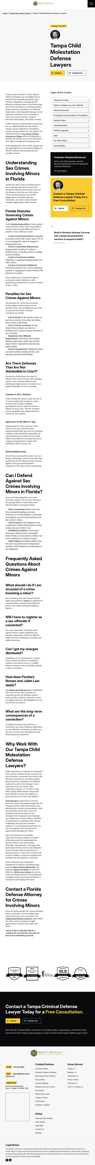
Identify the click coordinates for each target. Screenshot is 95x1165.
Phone (8, 1067)
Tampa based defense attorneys (19, 919)
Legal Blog (39, 1125)
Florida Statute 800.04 (20, 224)
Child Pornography (61, 130)
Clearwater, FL (73, 1076)
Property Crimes (41, 1098)
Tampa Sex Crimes (61, 100)
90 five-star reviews (22, 872)
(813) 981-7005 (25, 930)
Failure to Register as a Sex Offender (68, 105)
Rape (56, 136)
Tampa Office (11, 1083)
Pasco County (73, 1080)
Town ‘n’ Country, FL (75, 1087)
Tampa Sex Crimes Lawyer (20, 13)
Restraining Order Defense (45, 1076)
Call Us (58, 73)
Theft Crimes (40, 1101)
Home (5, 13)
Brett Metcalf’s (12, 801)
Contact (26, 601)
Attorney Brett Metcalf (43, 1118)
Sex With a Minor (60, 141)
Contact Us (77, 73)
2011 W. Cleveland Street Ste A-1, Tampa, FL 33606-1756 (17, 1087)
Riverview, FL (73, 1083)
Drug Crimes (40, 1080)
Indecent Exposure (61, 110)
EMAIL (8, 1074)
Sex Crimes (39, 1090)
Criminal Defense (41, 1069)
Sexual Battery (59, 146)
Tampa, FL (72, 1069)
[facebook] (7, 1161)
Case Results (40, 1122)
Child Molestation (61, 125)
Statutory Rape (60, 120)
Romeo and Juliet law (18, 690)
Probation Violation (42, 1105)
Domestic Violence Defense (45, 1072)
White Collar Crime (42, 1094)
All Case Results (60, 171)
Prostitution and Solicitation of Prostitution (70, 115)
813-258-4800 (19, 1067)
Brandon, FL (72, 1072)
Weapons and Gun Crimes (45, 1087)
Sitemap (38, 1133)
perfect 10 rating (21, 869)
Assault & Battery (41, 1083)
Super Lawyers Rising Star (24, 867)
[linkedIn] (10, 1161)
